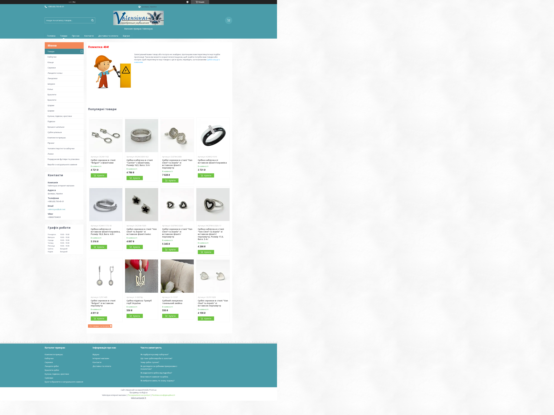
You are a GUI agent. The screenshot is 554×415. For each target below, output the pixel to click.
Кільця (51, 62)
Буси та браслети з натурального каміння (64, 381)
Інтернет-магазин (101, 358)
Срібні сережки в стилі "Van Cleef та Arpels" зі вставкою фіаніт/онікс (142, 231)
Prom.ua (152, 390)
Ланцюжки (52, 78)
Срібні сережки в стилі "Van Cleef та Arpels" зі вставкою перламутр (213, 303)
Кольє (50, 89)
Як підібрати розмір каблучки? (155, 354)
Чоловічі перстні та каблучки (61, 148)
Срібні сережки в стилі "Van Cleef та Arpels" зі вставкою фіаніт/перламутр (177, 164)
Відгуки (126, 35)
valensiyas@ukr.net (56, 209)
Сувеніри (49, 378)
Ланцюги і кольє (55, 73)
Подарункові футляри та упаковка (63, 159)
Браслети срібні (52, 370)
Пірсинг (51, 143)
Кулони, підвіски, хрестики (60, 116)
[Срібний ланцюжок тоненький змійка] (177, 276)
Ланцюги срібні (52, 366)
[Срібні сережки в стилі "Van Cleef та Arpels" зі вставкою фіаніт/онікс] (141, 204)
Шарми (51, 105)
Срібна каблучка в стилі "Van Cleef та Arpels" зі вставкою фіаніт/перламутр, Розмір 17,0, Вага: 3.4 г (211, 234)
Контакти (89, 35)
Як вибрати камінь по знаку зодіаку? (157, 380)
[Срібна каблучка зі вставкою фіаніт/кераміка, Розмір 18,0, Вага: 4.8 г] (105, 204)
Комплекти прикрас (57, 137)
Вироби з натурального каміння (62, 164)
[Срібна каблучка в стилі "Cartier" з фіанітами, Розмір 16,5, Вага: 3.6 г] (141, 136)
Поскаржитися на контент (139, 395)
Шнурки (51, 84)
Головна (51, 35)
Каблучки (52, 57)
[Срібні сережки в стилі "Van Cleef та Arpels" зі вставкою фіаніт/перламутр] (177, 136)
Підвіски (51, 121)
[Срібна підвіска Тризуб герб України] (141, 276)
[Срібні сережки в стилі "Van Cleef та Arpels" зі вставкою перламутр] (212, 276)
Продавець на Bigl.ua (138, 392)
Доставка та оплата (108, 35)
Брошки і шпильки (56, 127)
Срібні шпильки (55, 132)
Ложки (51, 153)
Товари (63, 35)
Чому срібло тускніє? (150, 362)
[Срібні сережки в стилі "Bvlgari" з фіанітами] (105, 136)
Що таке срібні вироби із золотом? (156, 358)
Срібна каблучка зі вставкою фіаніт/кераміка (212, 161)
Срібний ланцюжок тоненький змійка (172, 302)
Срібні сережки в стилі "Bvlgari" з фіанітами (103, 161)
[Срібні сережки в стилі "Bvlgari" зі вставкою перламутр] (105, 276)
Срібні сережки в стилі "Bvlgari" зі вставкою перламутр (103, 303)
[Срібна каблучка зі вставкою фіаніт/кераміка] (212, 136)
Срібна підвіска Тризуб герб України (139, 302)
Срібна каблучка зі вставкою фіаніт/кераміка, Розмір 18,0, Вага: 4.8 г (105, 231)
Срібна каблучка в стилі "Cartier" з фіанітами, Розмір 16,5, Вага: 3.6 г (140, 163)
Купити (100, 175)
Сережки (52, 67)
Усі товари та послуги (99, 326)
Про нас (76, 35)
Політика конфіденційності (163, 395)
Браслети (52, 94)
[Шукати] (92, 20)
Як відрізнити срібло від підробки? (156, 372)
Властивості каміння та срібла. (154, 376)
